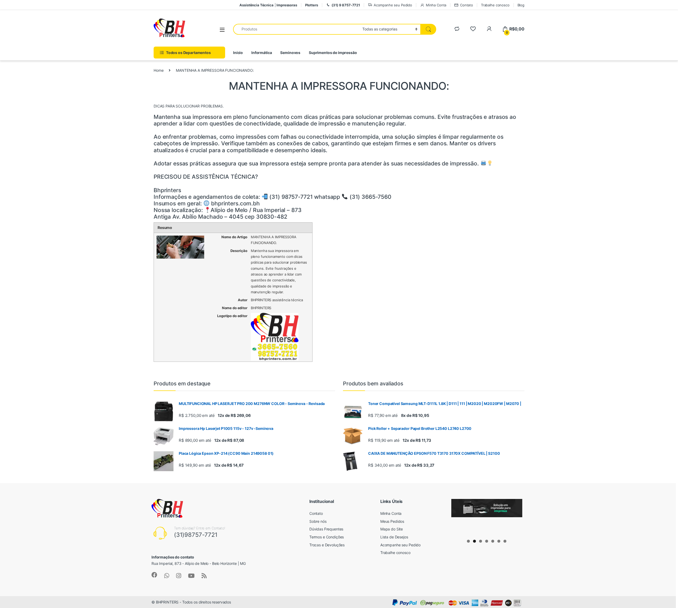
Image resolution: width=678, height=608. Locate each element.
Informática (261, 52)
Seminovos (290, 52)
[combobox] (296, 29)
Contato (466, 5)
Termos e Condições (326, 537)
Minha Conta (436, 5)
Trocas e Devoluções (327, 545)
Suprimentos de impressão (333, 52)
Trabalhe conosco (495, 5)
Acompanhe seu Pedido (393, 5)
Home (158, 70)
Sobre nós (318, 521)
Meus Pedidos (392, 521)
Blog (521, 5)
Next (516, 516)
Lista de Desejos (394, 537)
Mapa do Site (391, 529)
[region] (486, 517)
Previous (458, 516)
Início (238, 52)
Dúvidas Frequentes (326, 529)
